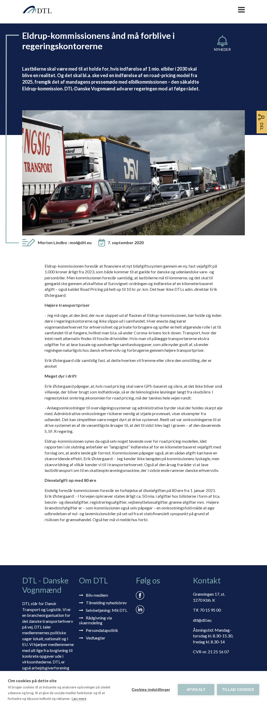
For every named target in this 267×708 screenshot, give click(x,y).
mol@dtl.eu (81, 242)
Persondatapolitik (102, 630)
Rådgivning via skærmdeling (95, 620)
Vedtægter (95, 637)
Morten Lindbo (65, 242)
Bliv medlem (97, 595)
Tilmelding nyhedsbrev (106, 602)
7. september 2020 (126, 242)
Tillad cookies (238, 690)
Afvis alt (196, 690)
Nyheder (222, 49)
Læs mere (79, 699)
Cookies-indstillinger (151, 690)
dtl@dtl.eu (202, 620)
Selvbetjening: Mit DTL (106, 610)
